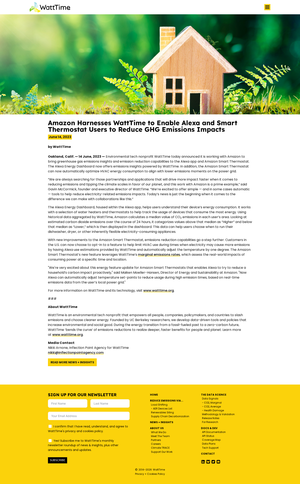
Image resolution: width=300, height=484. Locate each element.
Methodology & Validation (218, 414)
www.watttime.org (158, 290)
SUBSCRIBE (57, 460)
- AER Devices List (161, 408)
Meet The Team (160, 436)
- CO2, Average (211, 406)
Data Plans (209, 443)
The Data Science (213, 394)
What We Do (158, 432)
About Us (157, 428)
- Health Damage (213, 410)
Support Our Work (161, 452)
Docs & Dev (209, 428)
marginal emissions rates (159, 254)
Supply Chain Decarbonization (170, 416)
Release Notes (210, 418)
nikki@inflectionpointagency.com (76, 352)
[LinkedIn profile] (203, 462)
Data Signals (210, 398)
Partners (156, 440)
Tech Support (210, 447)
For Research (210, 422)
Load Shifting (159, 404)
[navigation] (267, 7)
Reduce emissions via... (166, 400)
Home (154, 394)
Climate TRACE (160, 447)
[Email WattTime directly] (218, 462)
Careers (156, 444)
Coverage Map (211, 440)
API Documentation (214, 432)
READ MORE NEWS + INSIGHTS (72, 362)
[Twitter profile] (208, 462)
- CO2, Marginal (212, 402)
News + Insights (161, 422)
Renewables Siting (162, 412)
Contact (208, 453)
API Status (208, 436)
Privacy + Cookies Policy (150, 474)
